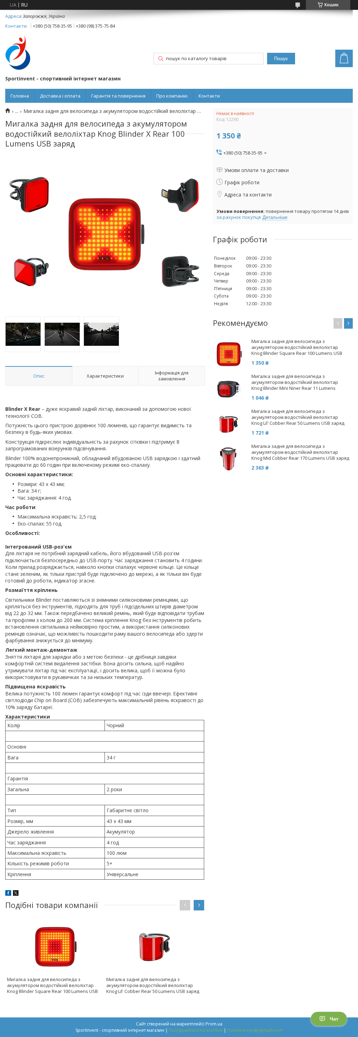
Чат (334, 1019)
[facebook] (8, 894)
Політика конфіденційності (255, 1030)
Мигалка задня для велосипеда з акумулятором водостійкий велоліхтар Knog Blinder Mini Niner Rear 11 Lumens (294, 382)
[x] (16, 894)
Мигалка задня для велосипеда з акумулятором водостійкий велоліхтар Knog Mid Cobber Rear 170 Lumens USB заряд (300, 452)
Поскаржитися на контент (196, 1030)
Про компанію (172, 96)
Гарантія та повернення (118, 96)
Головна (19, 96)
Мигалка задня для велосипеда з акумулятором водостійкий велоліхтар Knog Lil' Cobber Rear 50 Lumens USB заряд (152, 985)
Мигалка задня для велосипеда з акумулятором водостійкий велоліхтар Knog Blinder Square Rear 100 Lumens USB (52, 985)
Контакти (209, 96)
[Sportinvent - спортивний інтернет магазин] (17, 53)
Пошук (281, 58)
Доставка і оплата (60, 96)
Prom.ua (214, 1024)
